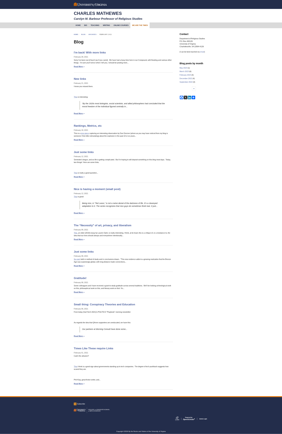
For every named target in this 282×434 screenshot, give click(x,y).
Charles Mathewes (98, 13)
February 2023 (185, 75)
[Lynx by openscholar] (179, 418)
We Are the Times (140, 25)
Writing (106, 25)
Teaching (95, 25)
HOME (78, 25)
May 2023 (183, 68)
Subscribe (81, 404)
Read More (80, 67)
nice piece (85, 133)
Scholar (189, 418)
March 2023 (184, 71)
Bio (85, 25)
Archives (92, 34)
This (75, 97)
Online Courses (121, 25)
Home (76, 34)
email (202, 52)
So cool (77, 259)
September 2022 (186, 82)
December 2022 (186, 78)
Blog (83, 34)
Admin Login (203, 419)
